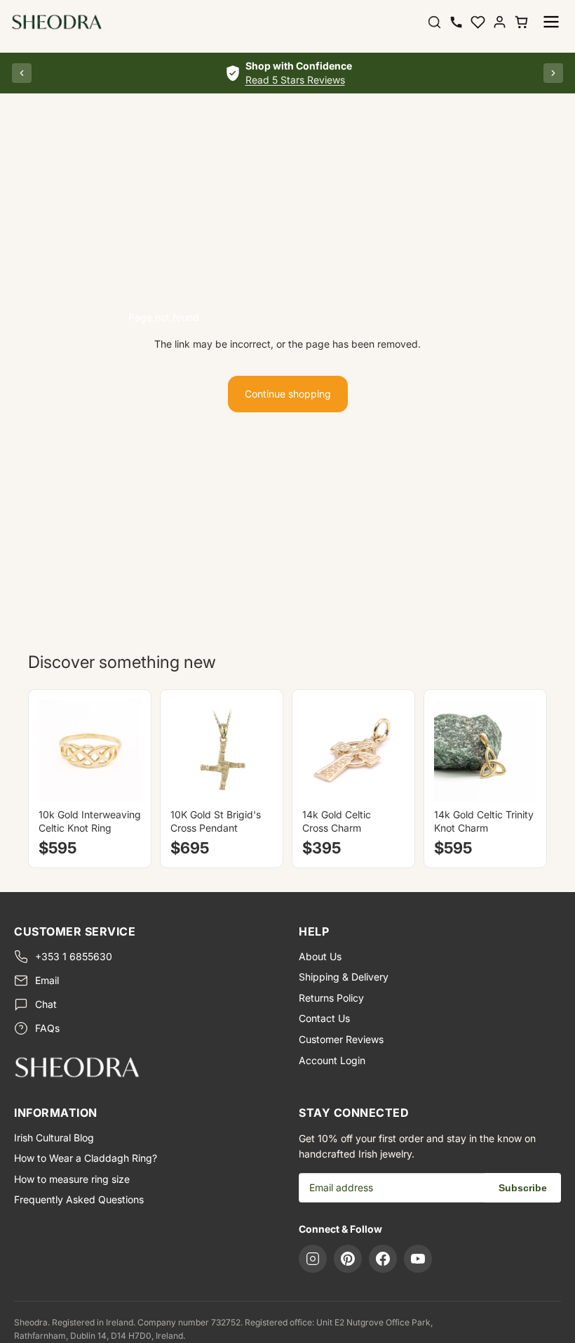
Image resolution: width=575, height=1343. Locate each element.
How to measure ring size (72, 1179)
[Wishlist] (478, 22)
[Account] (499, 22)
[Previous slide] (54, 750)
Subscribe (523, 1187)
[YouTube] (418, 1259)
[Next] (553, 73)
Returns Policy (331, 998)
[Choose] (119, 780)
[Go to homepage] (145, 1067)
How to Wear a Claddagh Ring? (85, 1158)
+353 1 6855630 (73, 956)
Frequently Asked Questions (79, 1199)
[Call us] (456, 22)
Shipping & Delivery (343, 977)
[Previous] (22, 73)
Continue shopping (288, 394)
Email (47, 980)
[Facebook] (383, 1259)
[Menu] (551, 21)
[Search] (434, 22)
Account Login (332, 1060)
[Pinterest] (348, 1259)
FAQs (47, 1028)
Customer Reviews (341, 1039)
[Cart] (521, 22)
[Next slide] (125, 750)
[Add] (251, 780)
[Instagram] (313, 1259)
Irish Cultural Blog (54, 1138)
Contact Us (324, 1018)
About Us (320, 956)
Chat (46, 1004)
